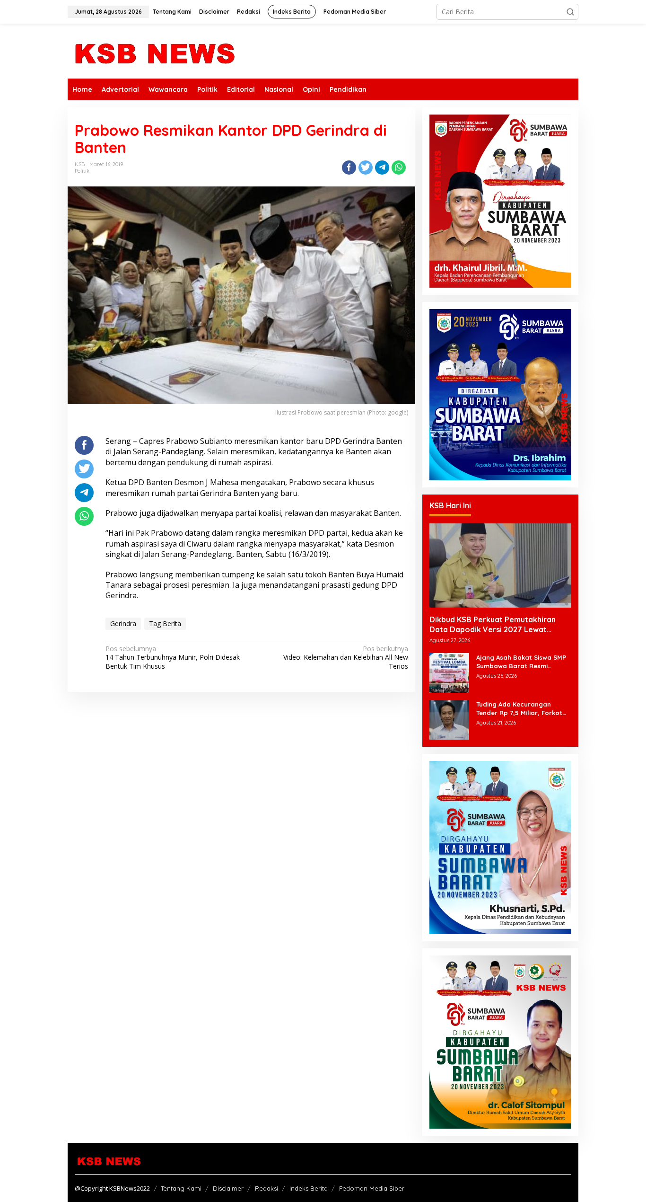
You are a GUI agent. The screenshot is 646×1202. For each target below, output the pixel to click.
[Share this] (349, 167)
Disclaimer (228, 1188)
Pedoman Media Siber (371, 1188)
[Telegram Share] (382, 167)
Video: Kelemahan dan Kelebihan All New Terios (345, 657)
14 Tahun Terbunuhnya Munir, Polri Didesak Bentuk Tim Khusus (172, 657)
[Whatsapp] (399, 167)
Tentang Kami (181, 1188)
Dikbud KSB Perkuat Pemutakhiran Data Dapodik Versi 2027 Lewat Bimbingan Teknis (492, 625)
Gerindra (123, 623)
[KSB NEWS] (154, 50)
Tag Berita (165, 623)
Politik (82, 171)
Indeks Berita (308, 1188)
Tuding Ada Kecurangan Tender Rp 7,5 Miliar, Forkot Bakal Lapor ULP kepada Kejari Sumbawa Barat (519, 708)
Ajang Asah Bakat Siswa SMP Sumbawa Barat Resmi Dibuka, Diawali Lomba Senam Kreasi (523, 662)
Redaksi (266, 1188)
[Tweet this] (365, 167)
